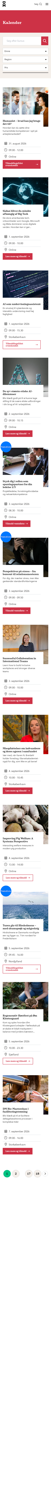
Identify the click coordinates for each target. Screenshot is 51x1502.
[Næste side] (45, 1173)
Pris (6, 67)
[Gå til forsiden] (4, 4)
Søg (36, 4)
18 (37, 1173)
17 (29, 1173)
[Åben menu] (47, 4)
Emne (7, 51)
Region (8, 59)
